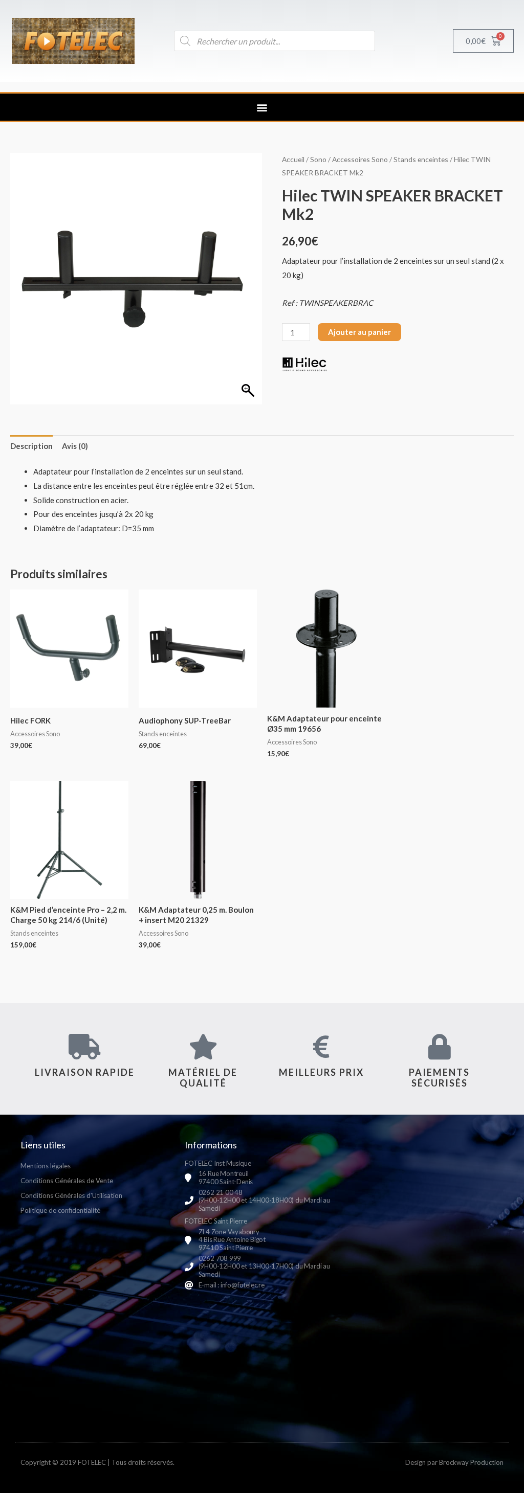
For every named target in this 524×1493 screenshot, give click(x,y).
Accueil (293, 159)
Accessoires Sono (360, 159)
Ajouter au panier (359, 331)
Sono (318, 159)
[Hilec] (305, 364)
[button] (262, 107)
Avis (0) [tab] (75, 445)
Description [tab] (31, 445)
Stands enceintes (421, 159)
